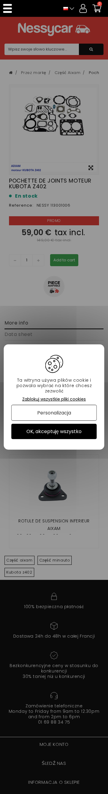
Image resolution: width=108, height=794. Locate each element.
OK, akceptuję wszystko (54, 431)
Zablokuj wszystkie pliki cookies (54, 399)
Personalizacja (54, 412)
